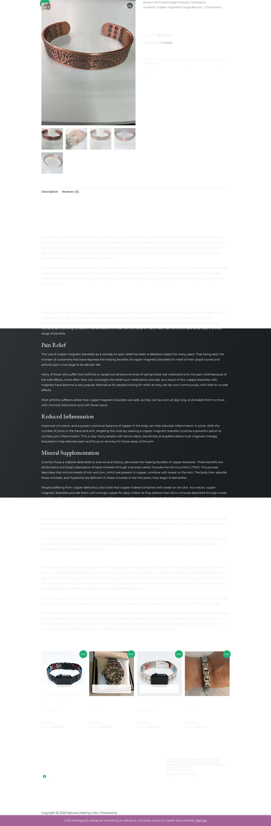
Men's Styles (220, 13)
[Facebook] (44, 776)
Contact (200, 6)
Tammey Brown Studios (135, 813)
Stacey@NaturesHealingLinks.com (62, 763)
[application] (146, 6)
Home (127, 6)
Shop (140, 6)
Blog (186, 6)
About (169, 6)
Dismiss (201, 820)
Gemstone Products (157, 13)
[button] (221, 6)
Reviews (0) (70, 191)
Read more (51, 733)
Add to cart (161, 53)
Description (49, 191)
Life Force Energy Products (192, 13)
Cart (156, 6)
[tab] (49, 192)
